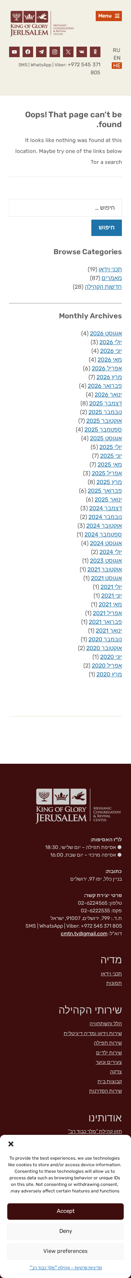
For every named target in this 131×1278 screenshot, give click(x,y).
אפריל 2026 (107, 368)
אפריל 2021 (107, 613)
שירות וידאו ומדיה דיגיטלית (93, 1033)
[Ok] (95, 51)
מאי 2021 (110, 604)
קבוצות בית (110, 1081)
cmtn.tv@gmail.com (84, 934)
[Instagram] (54, 51)
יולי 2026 (110, 342)
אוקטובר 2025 (104, 420)
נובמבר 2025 (105, 412)
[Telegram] (41, 51)
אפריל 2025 (107, 473)
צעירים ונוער (109, 1062)
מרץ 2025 (109, 482)
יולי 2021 (111, 586)
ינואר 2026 (108, 394)
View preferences (65, 1251)
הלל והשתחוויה (106, 1024)
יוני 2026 (111, 350)
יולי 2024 (110, 551)
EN (117, 58)
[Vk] (81, 51)
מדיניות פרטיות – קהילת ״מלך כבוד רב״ (65, 1267)
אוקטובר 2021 (104, 569)
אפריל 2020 (107, 665)
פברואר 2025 (105, 490)
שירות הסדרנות (105, 1091)
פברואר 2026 (105, 385)
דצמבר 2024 (105, 508)
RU (116, 50)
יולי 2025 (110, 447)
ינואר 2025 (108, 499)
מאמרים (112, 278)
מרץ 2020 (109, 674)
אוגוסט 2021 (106, 578)
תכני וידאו (110, 269)
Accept (66, 1211)
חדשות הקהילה (103, 286)
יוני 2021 (111, 595)
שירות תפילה (108, 1043)
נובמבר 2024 (105, 517)
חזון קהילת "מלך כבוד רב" (95, 1131)
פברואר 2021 (105, 621)
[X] (68, 51)
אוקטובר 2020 (104, 648)
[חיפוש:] (65, 208)
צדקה (116, 1072)
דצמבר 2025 (105, 403)
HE (116, 65)
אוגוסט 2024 (106, 543)
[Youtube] (14, 51)
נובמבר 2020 (105, 639)
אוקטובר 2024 (104, 525)
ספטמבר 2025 (103, 429)
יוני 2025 (111, 455)
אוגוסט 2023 (106, 560)
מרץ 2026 (109, 377)
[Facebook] (28, 51)
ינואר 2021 (109, 630)
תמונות (114, 983)
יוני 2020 (111, 656)
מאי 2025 (110, 464)
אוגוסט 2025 (106, 438)
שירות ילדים (109, 1053)
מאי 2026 (110, 359)
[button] (11, 1144)
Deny (65, 1231)
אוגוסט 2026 (106, 333)
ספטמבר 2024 (103, 534)
